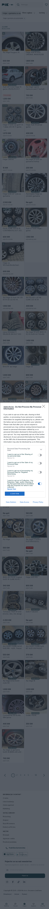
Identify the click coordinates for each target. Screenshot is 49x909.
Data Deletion (11, 502)
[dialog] (24, 454)
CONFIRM (14, 494)
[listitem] (24, 449)
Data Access (24, 502)
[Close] (44, 407)
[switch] (40, 455)
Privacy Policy (38, 502)
